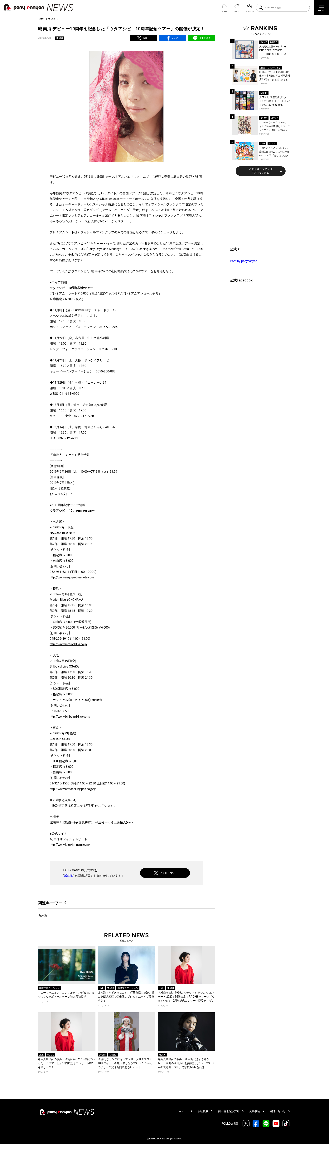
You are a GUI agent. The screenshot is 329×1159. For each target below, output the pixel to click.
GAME (263, 42)
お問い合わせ (277, 1111)
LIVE (101, 988)
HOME (41, 19)
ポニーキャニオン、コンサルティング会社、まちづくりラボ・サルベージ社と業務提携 (66, 994)
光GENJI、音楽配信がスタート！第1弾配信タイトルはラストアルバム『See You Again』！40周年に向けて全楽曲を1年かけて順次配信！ (275, 101)
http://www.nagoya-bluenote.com (72, 577)
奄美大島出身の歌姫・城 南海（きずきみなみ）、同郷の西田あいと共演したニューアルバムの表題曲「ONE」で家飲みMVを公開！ (186, 1063)
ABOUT (183, 1111)
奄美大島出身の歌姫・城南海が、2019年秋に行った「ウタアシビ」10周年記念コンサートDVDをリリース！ (66, 1063)
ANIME (263, 118)
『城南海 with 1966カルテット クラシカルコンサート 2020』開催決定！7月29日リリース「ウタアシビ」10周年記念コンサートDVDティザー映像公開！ (186, 997)
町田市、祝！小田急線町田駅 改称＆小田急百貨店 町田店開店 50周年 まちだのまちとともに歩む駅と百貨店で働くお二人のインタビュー (274, 76)
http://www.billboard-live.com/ (70, 716)
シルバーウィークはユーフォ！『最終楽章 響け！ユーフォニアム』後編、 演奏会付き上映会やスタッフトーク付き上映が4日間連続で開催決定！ (275, 126)
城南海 (68, 876)
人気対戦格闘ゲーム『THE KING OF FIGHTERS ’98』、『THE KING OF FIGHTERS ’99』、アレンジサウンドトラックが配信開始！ (274, 50)
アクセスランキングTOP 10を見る (261, 170)
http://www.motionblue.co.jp (68, 644)
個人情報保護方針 (228, 1111)
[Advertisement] (259, 211)
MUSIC (51, 19)
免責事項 (254, 1111)
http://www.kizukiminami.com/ (70, 844)
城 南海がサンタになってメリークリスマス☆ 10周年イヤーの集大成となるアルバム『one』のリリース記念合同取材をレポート (126, 1063)
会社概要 (203, 1111)
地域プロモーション (49, 988)
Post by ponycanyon (243, 261)
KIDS (262, 143)
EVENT (102, 1054)
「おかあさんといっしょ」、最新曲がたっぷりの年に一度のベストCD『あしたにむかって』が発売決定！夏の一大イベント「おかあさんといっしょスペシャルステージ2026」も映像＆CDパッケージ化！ (274, 151)
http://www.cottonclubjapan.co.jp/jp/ (74, 789)
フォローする (167, 872)
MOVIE (274, 118)
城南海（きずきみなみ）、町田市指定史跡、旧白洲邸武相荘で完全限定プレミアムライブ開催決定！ (126, 996)
